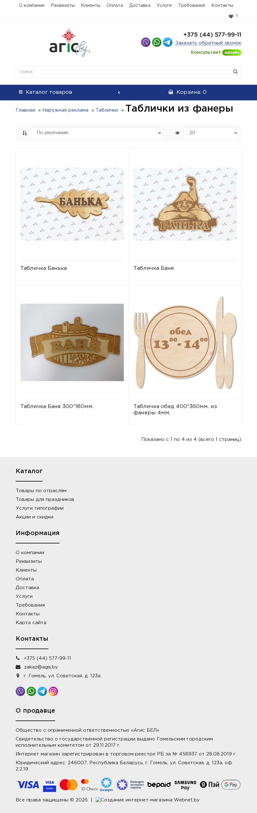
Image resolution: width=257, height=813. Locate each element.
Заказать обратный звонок (208, 43)
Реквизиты (63, 6)
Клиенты (90, 6)
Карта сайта (31, 623)
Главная (25, 110)
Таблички (107, 110)
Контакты (222, 6)
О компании (32, 6)
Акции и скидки (34, 517)
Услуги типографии (40, 508)
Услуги (164, 6)
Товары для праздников (45, 499)
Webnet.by (187, 800)
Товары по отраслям (41, 491)
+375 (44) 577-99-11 (212, 35)
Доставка (139, 6)
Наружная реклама (65, 110)
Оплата (115, 6)
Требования (191, 6)
